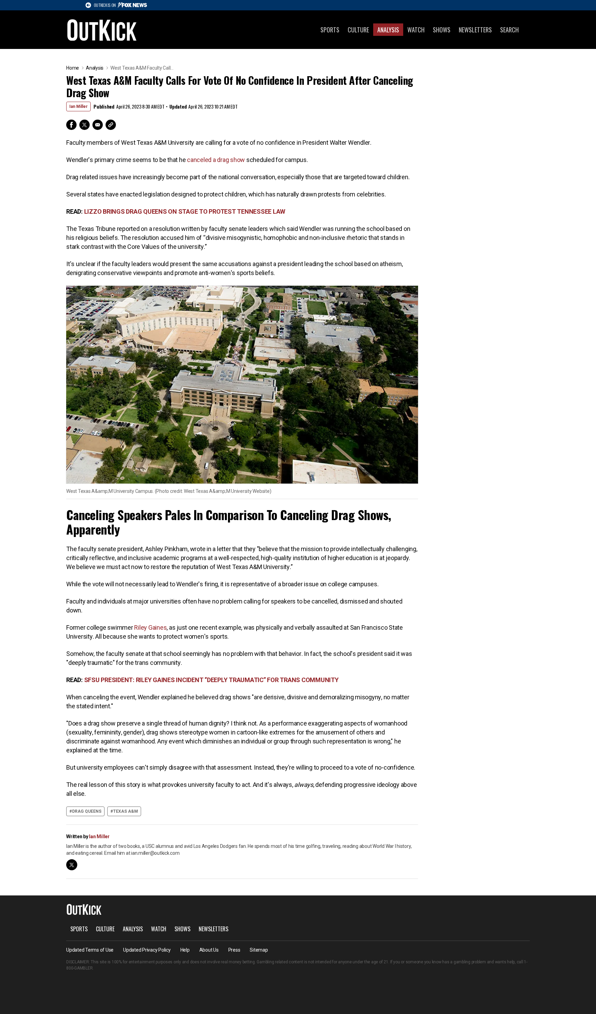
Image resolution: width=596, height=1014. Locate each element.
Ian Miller (78, 106)
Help (185, 950)
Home (72, 68)
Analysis (388, 29)
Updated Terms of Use (89, 950)
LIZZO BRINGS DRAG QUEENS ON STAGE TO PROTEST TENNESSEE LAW (185, 211)
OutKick (102, 30)
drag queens (86, 811)
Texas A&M (125, 811)
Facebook (71, 125)
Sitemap (259, 950)
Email (97, 125)
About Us (209, 950)
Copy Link (111, 125)
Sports (329, 29)
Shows (441, 29)
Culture (358, 29)
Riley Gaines (150, 627)
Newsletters (475, 29)
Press (234, 950)
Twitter (84, 125)
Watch (416, 29)
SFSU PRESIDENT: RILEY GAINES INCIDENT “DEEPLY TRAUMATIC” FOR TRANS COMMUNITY (211, 679)
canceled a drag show (216, 159)
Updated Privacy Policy (147, 950)
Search (509, 29)
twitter (71, 864)
